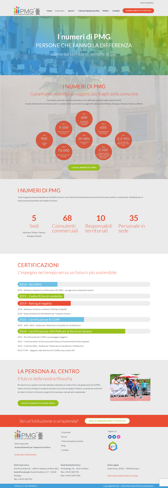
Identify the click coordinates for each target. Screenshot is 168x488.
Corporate (65, 432)
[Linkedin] (114, 437)
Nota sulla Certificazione (26, 454)
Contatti (116, 10)
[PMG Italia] (27, 10)
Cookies (134, 475)
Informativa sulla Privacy (118, 475)
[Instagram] (118, 437)
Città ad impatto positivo (89, 10)
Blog (63, 445)
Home (49, 10)
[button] (64, 10)
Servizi (64, 436)
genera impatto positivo (138, 10)
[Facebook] (110, 437)
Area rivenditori (147, 2)
